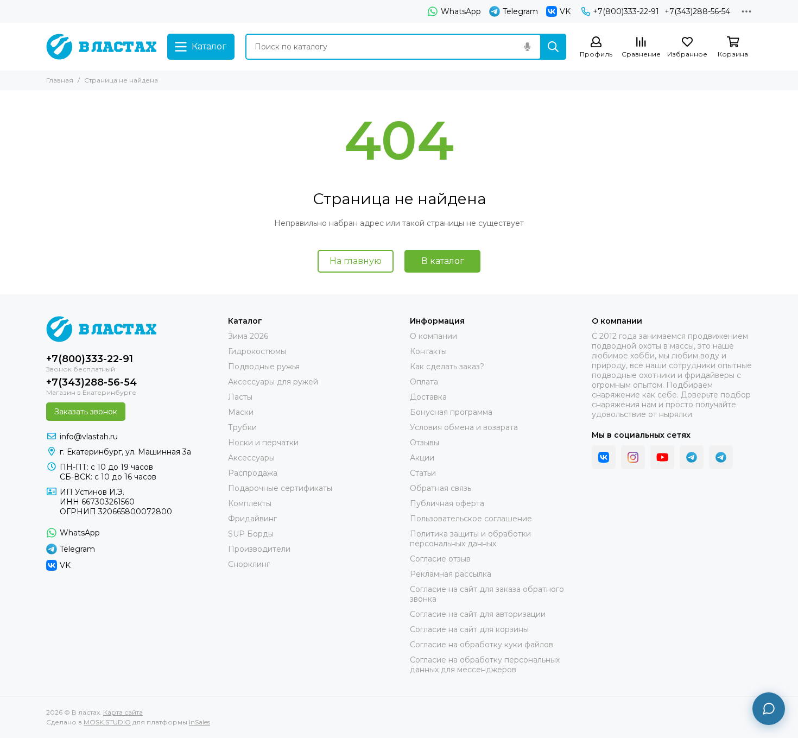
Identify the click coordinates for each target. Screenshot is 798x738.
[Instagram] (633, 457)
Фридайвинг (252, 518)
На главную (356, 261)
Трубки (242, 427)
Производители (259, 549)
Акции (422, 458)
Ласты (240, 397)
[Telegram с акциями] (692, 457)
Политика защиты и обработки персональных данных (470, 538)
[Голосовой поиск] (527, 47)
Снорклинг (249, 564)
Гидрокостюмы (257, 351)
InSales (199, 722)
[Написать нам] (768, 708)
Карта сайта (123, 712)
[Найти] (553, 47)
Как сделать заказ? (189, 11)
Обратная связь (440, 488)
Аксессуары (251, 458)
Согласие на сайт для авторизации (478, 614)
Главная (59, 80)
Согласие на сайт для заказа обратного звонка (487, 594)
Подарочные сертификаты (280, 488)
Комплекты (249, 503)
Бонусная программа (365, 11)
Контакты (122, 11)
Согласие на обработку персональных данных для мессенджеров (485, 664)
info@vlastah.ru (89, 436)
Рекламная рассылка (450, 574)
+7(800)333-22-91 (626, 11)
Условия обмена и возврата (464, 427)
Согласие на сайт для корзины (469, 629)
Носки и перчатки (263, 442)
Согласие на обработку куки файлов (481, 644)
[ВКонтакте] (604, 457)
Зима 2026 (248, 336)
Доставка (294, 11)
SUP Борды (251, 534)
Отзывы (424, 442)
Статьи (423, 473)
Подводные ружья (264, 366)
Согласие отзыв (440, 559)
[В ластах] (101, 47)
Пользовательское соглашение (471, 518)
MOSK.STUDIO (107, 722)
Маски (241, 412)
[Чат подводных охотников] (721, 457)
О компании (69, 11)
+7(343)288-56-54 (697, 11)
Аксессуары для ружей (273, 382)
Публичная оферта (447, 503)
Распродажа (252, 473)
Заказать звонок (85, 412)
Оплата (251, 11)
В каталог (442, 261)
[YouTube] (662, 457)
